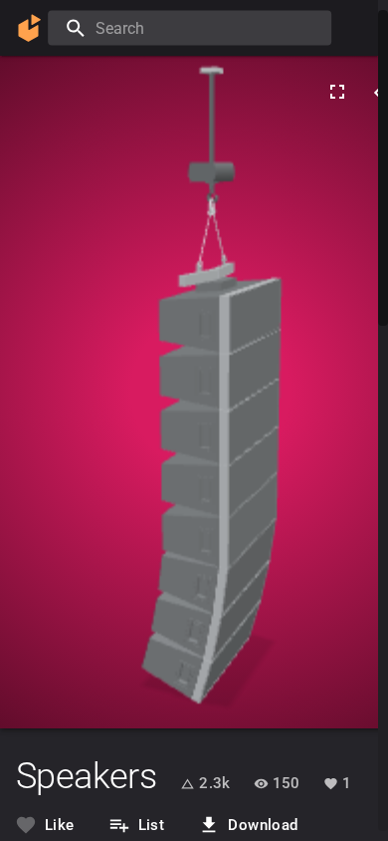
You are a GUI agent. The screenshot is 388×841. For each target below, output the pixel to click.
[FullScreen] (337, 92)
